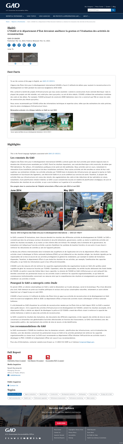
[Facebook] (9, 45)
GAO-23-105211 (49, 81)
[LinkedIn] (20, 45)
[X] (14, 45)
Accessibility (72, 435)
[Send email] (35, 45)
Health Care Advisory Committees (96, 437)
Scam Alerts (90, 432)
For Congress (89, 6)
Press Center (99, 6)
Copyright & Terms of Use (76, 429)
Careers (108, 6)
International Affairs (14, 394)
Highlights (15, 56)
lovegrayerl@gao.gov (86, 342)
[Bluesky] (25, 45)
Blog (114, 6)
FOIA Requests (91, 429)
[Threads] (30, 45)
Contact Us (13, 385)
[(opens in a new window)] (5, 438)
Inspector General (59, 435)
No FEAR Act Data (92, 435)
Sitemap (71, 437)
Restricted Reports (59, 437)
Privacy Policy (72, 432)
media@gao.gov (15, 375)
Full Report (30, 56)
